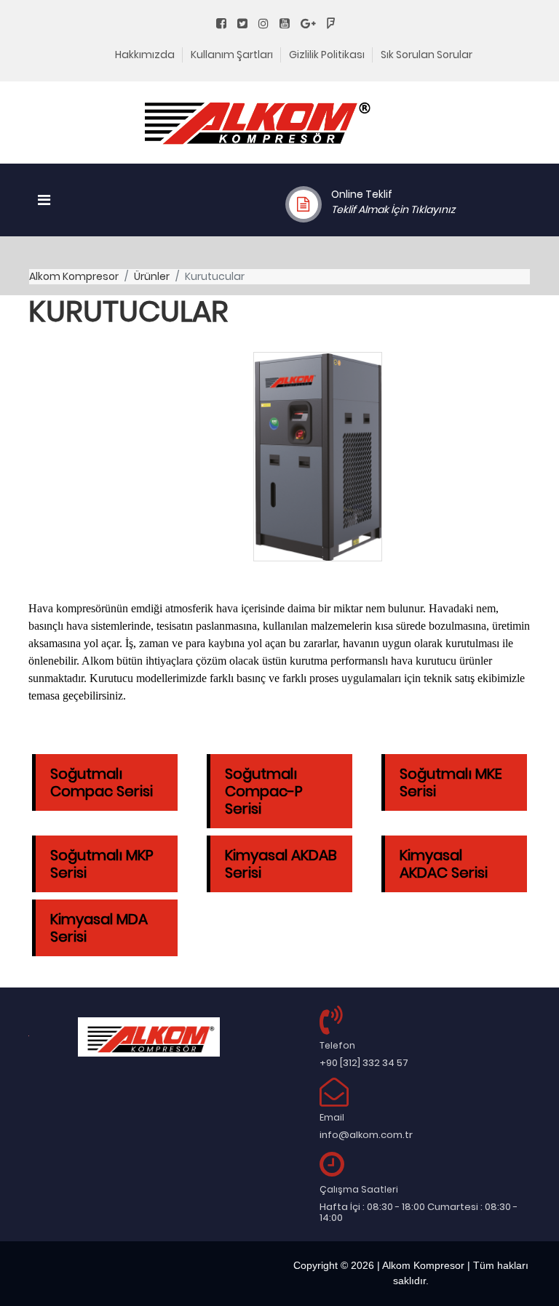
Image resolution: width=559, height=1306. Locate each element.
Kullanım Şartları (232, 54)
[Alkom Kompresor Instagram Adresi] (267, 24)
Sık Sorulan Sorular (426, 54)
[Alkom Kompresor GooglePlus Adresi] (313, 24)
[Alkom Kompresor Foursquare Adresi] (335, 24)
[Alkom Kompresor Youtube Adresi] (289, 24)
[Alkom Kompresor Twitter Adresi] (246, 24)
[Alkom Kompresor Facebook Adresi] (225, 24)
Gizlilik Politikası (327, 54)
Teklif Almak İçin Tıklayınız (393, 209)
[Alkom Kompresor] (257, 131)
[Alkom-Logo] (148, 1037)
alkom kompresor (74, 276)
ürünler (152, 276)
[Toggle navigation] (44, 200)
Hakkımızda (145, 54)
